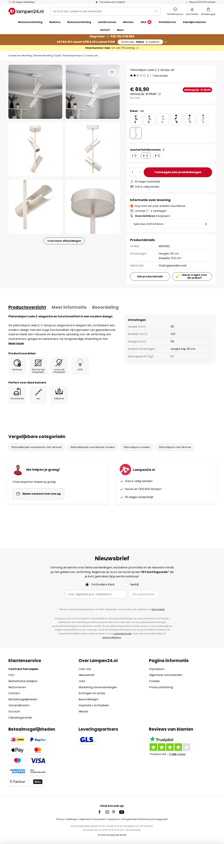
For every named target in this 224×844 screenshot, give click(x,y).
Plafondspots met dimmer (175, 447)
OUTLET (105, 30)
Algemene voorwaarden (165, 675)
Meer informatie (69, 307)
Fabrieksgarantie (20, 718)
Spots (58, 55)
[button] (35, 149)
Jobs (82, 681)
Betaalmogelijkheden (22, 699)
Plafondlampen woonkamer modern (93, 447)
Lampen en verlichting (20, 55)
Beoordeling (105, 307)
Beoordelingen (89, 699)
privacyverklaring (112, 637)
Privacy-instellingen (67, 819)
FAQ (11, 675)
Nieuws (83, 711)
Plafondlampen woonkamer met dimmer (36, 447)
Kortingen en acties (92, 693)
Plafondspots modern (137, 447)
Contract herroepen (23, 669)
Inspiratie (85, 705)
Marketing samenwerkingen (98, 687)
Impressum (156, 669)
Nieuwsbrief (86, 675)
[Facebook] (102, 812)
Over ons (85, 669)
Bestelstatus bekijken (23, 681)
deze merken (158, 609)
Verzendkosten (18, 705)
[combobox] (105, 11)
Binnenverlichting (43, 55)
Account (14, 711)
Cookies (154, 681)
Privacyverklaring (161, 687)
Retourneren (17, 687)
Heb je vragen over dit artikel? (194, 276)
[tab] (27, 307)
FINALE (140, 42)
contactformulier (123, 633)
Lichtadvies (101, 705)
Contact (14, 693)
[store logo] (25, 11)
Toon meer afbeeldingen (64, 241)
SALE (143, 22)
